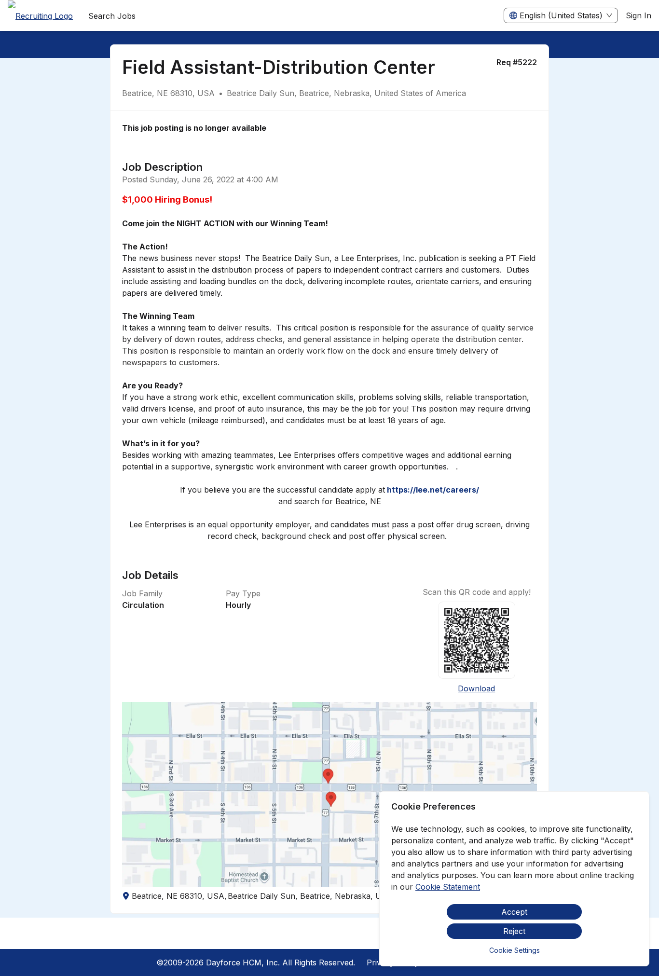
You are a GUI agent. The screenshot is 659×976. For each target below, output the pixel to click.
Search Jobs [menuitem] (112, 16)
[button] (329, 794)
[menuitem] (40, 15)
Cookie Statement (447, 887)
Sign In (638, 15)
